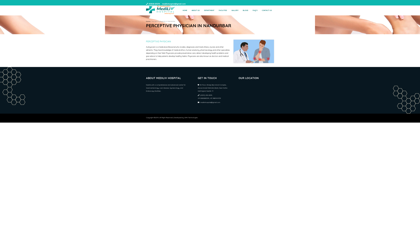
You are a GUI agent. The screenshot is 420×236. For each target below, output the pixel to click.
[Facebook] (188, 4)
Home (185, 10)
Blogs (245, 10)
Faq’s (255, 10)
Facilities (223, 10)
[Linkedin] (192, 4)
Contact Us (267, 10)
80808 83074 (154, 4)
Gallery (235, 10)
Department (209, 10)
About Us (196, 10)
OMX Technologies (191, 118)
